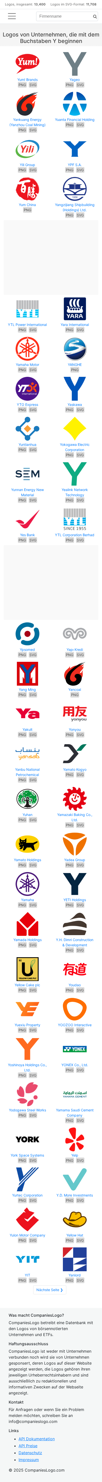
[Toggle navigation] (12, 16)
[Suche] (93, 17)
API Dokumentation (37, 1438)
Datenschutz (30, 1452)
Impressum (29, 1459)
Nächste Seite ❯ (49, 1290)
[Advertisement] (51, 255)
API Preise (28, 1445)
